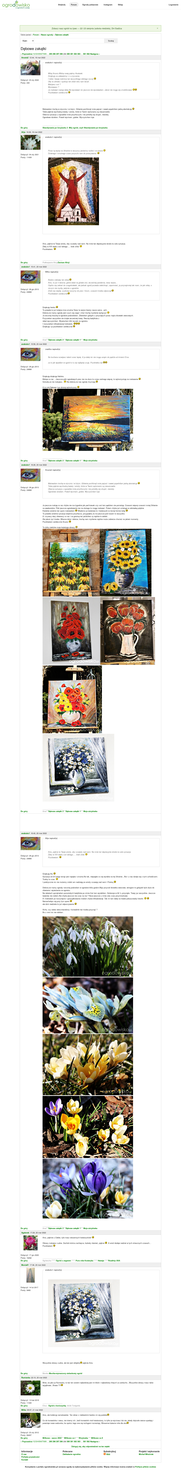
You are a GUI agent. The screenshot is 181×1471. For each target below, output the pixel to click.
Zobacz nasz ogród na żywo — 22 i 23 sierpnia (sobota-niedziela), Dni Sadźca (87, 28)
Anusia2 (24, 57)
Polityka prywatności (30, 1456)
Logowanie (173, 4)
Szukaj (111, 41)
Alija (23, 132)
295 (50, 53)
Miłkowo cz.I (70, 1438)
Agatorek (25, 1232)
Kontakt (24, 1459)
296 (54, 53)
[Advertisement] (90, 17)
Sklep (120, 4)
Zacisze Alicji (64, 262)
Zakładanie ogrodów (72, 1454)
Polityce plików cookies (145, 1466)
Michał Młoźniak (146, 1454)
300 (68, 53)
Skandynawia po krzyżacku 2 (55, 127)
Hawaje (101, 1260)
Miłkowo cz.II (97, 1438)
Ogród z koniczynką (57, 1405)
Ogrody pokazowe (90, 4)
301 (71, 53)
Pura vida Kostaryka (84, 1260)
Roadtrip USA (114, 1260)
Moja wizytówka (90, 339)
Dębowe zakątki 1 (73, 339)
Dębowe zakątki (62, 34)
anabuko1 (25, 266)
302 (75, 53)
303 (78, 53)
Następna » (95, 53)
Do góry (24, 127)
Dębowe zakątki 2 (55, 339)
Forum (74, 4)
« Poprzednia (26, 53)
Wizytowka (83, 1438)
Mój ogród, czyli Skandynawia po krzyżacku (88, 127)
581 (84, 53)
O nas (23, 1454)
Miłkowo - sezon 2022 (52, 1438)
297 (57, 53)
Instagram (108, 4)
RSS (108, 1454)
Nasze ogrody (47, 34)
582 (88, 53)
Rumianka (25, 1377)
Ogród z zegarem (63, 1260)
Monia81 (25, 1265)
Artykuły (61, 4)
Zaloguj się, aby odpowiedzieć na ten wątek (90, 1446)
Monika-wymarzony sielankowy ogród (65, 1373)
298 (61, 53)
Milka (23, 1409)
